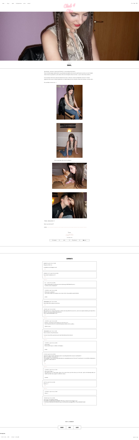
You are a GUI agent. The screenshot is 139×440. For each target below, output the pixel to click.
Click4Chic (70, 235)
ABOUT (13, 3)
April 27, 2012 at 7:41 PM (53, 331)
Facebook (54, 240)
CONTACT (28, 3)
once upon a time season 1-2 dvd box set (82, 227)
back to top (135, 437)
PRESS (25, 3)
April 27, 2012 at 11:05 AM (51, 309)
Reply (45, 269)
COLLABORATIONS (19, 3)
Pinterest (75, 240)
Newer (62, 427)
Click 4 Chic (69, 8)
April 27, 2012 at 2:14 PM (53, 321)
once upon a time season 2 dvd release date (52, 227)
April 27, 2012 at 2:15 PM (53, 290)
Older (77, 427)
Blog (8, 3)
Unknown (45, 309)
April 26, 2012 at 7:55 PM (52, 263)
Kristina (45, 354)
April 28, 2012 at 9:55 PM (51, 354)
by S (46, 282)
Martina (45, 382)
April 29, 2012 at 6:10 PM (51, 382)
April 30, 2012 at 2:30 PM (53, 391)
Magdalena (46, 263)
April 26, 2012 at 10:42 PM (51, 283)
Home (3, 3)
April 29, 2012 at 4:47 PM (53, 370)
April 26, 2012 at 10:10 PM (54, 273)
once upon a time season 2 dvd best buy (62, 227)
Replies (45, 279)
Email (85, 240)
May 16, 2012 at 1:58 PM (51, 398)
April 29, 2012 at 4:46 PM (53, 343)
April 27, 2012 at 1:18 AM (53, 302)
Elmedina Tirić (47, 273)
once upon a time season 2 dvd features (72, 227)
